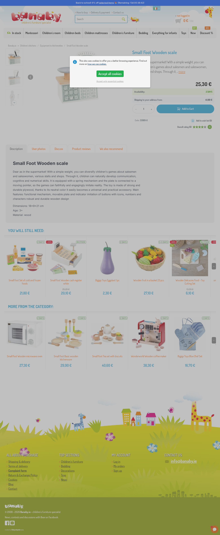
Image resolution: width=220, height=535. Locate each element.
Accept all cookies (110, 74)
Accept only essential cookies (110, 81)
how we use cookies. (97, 64)
